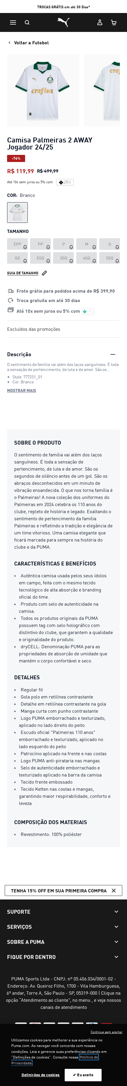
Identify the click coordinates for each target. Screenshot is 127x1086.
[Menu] (13, 22)
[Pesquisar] (27, 22)
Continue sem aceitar (107, 1032)
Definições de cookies (41, 1074)
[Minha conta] (100, 22)
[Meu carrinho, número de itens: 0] (114, 22)
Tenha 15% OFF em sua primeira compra (59, 890)
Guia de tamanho (22, 273)
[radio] (17, 212)
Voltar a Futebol (31, 42)
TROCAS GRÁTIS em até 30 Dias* (63, 7)
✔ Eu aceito (83, 1074)
